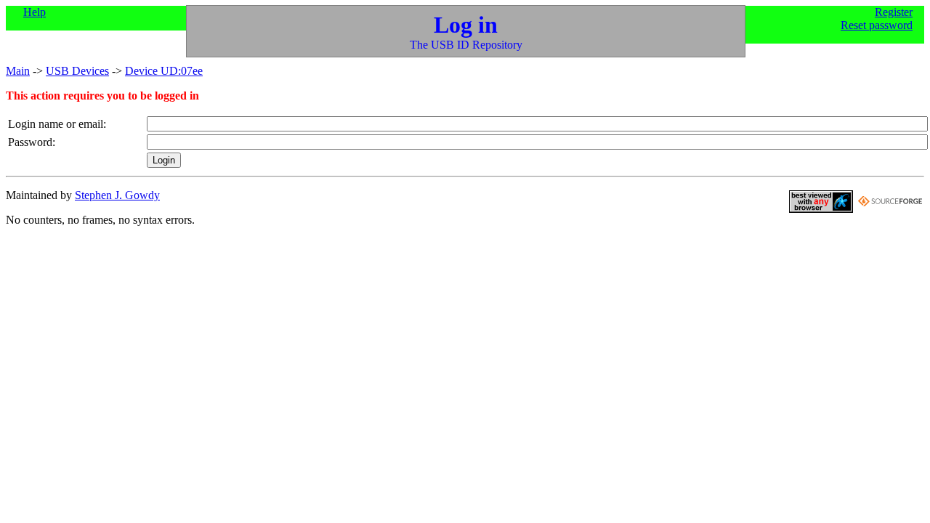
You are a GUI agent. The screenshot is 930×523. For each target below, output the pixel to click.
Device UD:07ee (164, 71)
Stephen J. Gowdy (117, 195)
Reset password (877, 25)
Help (34, 12)
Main (18, 71)
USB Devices (77, 71)
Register (894, 12)
